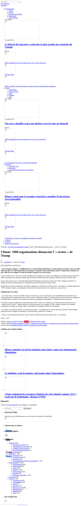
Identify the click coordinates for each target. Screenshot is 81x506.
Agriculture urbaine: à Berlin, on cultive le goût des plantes (28, 325)
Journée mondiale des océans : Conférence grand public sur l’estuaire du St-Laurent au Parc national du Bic (44, 323)
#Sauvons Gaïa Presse (12, 243)
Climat (11, 10)
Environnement (9, 9)
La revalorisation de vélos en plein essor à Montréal (21, 163)
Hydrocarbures (17, 471)
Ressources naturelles (15, 14)
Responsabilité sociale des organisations (21, 170)
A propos (7, 242)
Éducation (16, 486)
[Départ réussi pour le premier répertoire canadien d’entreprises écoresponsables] (22, 190)
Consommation (17, 482)
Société (7, 88)
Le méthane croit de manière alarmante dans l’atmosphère (34, 373)
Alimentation (13, 90)
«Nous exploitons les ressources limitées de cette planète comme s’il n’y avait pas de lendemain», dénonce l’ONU (41, 395)
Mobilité (11, 95)
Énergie (11, 12)
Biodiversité (12, 16)
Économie (8, 164)
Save (27, 321)
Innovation (12, 168)
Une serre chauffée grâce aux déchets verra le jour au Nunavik (36, 123)
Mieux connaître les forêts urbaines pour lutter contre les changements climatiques (30, 86)
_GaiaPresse (7, 262)
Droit (10, 97)
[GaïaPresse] (5, 4)
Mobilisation (16, 489)
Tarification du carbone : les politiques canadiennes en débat (23, 238)
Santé (10, 93)
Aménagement (13, 18)
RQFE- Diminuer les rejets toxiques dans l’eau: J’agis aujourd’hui (25, 63)
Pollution (15, 473)
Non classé (12, 477)
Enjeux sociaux (13, 91)
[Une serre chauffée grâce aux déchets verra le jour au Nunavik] (22, 117)
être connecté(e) (13, 405)
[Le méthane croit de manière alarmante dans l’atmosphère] (15, 369)
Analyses (7, 240)
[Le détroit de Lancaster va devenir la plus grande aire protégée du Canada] (22, 38)
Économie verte (13, 166)
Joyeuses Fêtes (9, 74)
